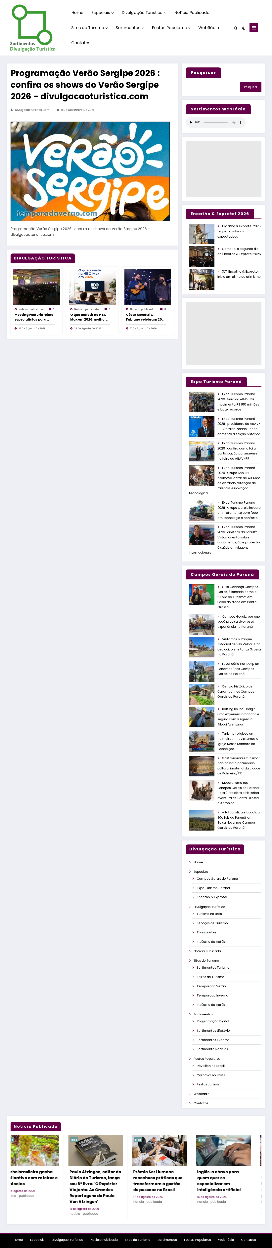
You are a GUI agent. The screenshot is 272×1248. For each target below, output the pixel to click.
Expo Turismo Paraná (213, 888)
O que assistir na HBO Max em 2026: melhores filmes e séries (90, 317)
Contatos (80, 43)
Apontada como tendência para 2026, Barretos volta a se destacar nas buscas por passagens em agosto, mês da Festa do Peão (165, 1186)
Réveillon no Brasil (211, 1066)
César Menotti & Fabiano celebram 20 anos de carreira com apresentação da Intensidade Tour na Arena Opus (144, 317)
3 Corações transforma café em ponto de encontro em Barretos (227, 1178)
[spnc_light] (243, 27)
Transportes (206, 932)
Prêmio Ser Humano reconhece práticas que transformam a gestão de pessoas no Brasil (36, 1180)
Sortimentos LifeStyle (213, 1030)
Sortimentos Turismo (213, 967)
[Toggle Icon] (253, 27)
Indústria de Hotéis (211, 941)
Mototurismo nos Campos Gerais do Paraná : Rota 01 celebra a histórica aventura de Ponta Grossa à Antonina (238, 792)
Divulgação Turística (142, 12)
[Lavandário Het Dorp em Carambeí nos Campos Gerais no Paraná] (202, 671)
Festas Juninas (208, 1084)
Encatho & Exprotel (212, 897)
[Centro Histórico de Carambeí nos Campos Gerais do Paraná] (202, 694)
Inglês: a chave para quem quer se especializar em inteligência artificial (97, 1180)
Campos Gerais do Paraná (217, 878)
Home (77, 12)
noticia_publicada (31, 309)
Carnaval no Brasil (211, 1075)
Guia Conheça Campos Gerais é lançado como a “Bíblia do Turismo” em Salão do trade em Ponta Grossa (237, 597)
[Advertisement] (223, 169)
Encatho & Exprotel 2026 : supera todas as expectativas (239, 231)
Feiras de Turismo (210, 977)
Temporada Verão (211, 986)
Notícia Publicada (192, 12)
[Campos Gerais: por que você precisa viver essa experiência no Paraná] (202, 624)
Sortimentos (128, 27)
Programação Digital (213, 1021)
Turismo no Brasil (210, 914)
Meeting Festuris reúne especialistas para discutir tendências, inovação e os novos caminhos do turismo (34, 317)
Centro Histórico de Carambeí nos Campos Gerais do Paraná (235, 691)
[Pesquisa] (235, 27)
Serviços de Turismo (212, 923)
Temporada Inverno (212, 995)
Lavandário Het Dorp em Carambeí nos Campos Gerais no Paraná (238, 668)
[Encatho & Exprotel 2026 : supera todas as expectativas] (202, 234)
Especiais (100, 12)
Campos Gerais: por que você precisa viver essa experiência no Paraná (238, 621)
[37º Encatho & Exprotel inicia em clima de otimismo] (202, 279)
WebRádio (208, 27)
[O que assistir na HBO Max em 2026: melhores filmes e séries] (92, 287)
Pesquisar (250, 87)
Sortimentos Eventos (213, 1040)
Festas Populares (169, 27)
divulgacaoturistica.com (32, 110)
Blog (17, 1140)
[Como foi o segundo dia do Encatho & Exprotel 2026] (202, 256)
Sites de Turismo (87, 27)
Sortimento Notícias (212, 1049)
